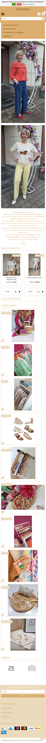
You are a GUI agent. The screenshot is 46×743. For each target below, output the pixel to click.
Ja (14, 4)
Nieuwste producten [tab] (10, 248)
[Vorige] (42, 658)
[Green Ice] (11, 669)
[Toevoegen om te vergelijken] (16, 292)
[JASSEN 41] (23, 379)
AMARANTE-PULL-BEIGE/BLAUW (11, 278)
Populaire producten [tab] (11, 299)
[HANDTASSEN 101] (23, 620)
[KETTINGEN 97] (23, 448)
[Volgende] (44, 658)
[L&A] (34, 668)
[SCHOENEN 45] (23, 414)
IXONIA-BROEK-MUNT (34, 278)
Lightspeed (40, 740)
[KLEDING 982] (23, 345)
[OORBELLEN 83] (23, 517)
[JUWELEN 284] (23, 585)
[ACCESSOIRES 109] (23, 311)
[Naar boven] (42, 737)
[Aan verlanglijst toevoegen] (20, 292)
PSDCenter (26, 740)
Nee (19, 4)
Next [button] (44, 252)
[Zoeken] (43, 18)
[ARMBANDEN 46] (23, 482)
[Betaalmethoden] (3, 728)
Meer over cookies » (28, 4)
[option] (11, 276)
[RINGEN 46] (23, 551)
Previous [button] (41, 252)
